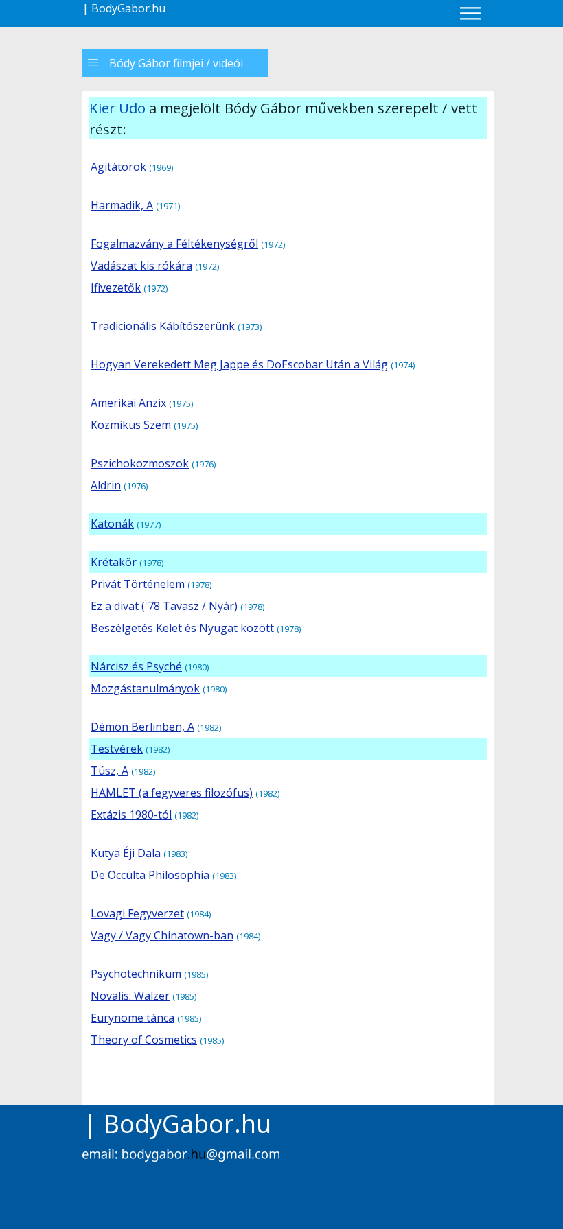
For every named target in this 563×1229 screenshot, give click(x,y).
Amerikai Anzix (128, 402)
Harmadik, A (122, 205)
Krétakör (114, 562)
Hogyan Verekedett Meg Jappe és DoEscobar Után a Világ (239, 364)
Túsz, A (109, 770)
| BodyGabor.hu (123, 8)
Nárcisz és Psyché (136, 666)
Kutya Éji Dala (126, 853)
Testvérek (117, 748)
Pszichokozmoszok (140, 463)
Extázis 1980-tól (131, 814)
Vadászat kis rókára (141, 265)
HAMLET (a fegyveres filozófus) (172, 792)
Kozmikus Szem (131, 424)
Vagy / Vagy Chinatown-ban (162, 935)
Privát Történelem (138, 584)
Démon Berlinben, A (142, 726)
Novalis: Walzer (130, 995)
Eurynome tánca (132, 1017)
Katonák (112, 523)
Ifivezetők (116, 287)
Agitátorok (118, 166)
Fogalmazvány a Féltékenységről (174, 243)
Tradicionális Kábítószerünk (163, 325)
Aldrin (106, 485)
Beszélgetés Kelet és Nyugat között (182, 627)
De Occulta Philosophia (150, 874)
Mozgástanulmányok (145, 688)
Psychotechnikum (136, 973)
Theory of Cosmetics (144, 1039)
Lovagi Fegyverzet (137, 913)
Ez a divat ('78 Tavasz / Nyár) (164, 605)
